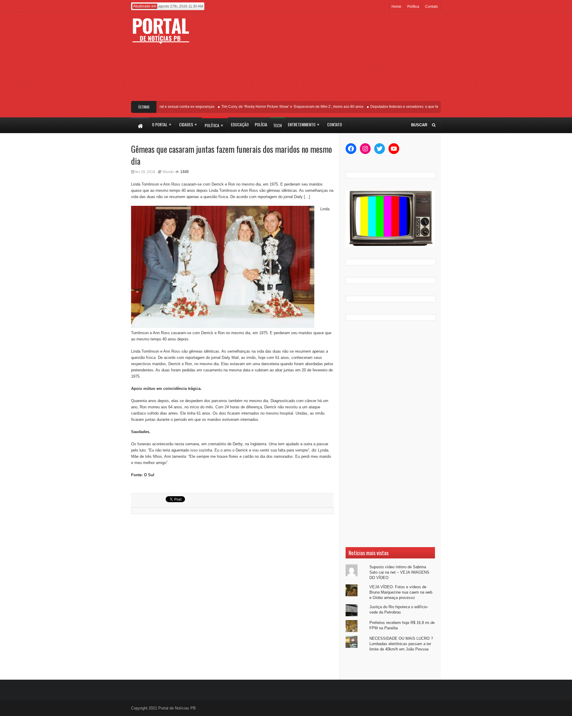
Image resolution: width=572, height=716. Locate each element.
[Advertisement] (330, 59)
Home (396, 6)
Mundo (168, 172)
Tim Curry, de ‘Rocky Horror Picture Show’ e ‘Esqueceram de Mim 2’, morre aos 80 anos (284, 107)
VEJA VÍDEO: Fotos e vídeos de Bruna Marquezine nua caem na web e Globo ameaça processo (400, 592)
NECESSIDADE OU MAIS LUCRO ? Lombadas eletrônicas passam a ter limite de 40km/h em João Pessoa (401, 643)
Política (413, 6)
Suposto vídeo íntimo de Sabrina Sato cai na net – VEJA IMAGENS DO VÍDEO (399, 572)
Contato (431, 6)
